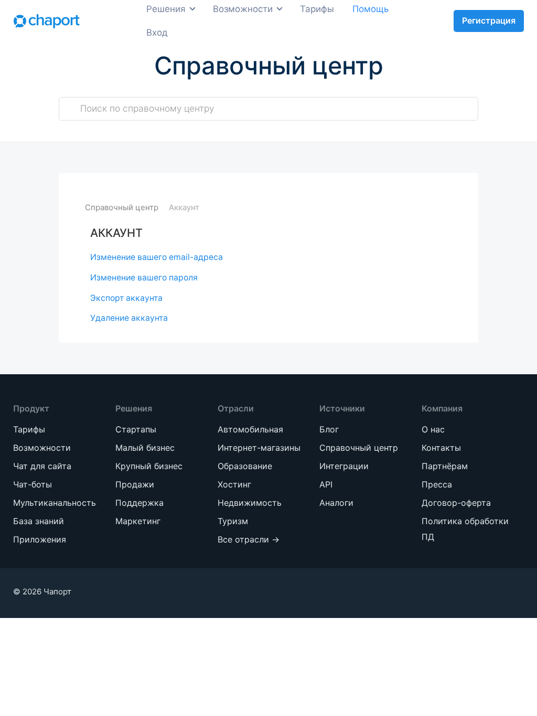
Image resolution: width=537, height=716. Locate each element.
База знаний (38, 521)
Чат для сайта (42, 466)
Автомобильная (215, 53)
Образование (209, 106)
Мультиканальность (54, 502)
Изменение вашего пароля (144, 278)
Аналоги (336, 502)
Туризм (195, 164)
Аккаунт (184, 207)
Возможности (42, 447)
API (325, 484)
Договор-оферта (456, 502)
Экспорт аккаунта (126, 298)
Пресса (437, 484)
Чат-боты (32, 484)
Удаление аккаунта (129, 318)
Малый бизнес (107, 157)
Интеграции (344, 466)
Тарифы (29, 429)
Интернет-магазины (201, 80)
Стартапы (95, 138)
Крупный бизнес (111, 176)
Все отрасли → (213, 184)
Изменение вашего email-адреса (156, 257)
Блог (329, 429)
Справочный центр (121, 207)
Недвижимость (214, 145)
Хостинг (197, 126)
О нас (433, 429)
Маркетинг (98, 92)
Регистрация (488, 20)
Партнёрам (445, 466)
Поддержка (100, 73)
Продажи (94, 53)
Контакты (441, 447)
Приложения (39, 539)
